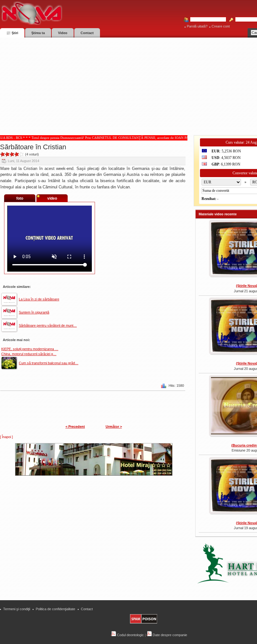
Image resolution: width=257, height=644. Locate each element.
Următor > (114, 426)
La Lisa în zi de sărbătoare (39, 299)
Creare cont (221, 26)
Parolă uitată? (197, 26)
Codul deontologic (130, 635)
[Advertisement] (128, 84)
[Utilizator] (206, 20)
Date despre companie (169, 635)
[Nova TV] (86, 13)
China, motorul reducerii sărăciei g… (28, 354)
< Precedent (75, 426)
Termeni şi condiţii (16, 609)
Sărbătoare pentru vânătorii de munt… (48, 325)
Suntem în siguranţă (34, 312)
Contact (87, 609)
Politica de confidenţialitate (55, 609)
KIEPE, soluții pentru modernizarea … (29, 349)
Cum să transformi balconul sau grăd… (48, 363)
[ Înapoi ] (6, 437)
